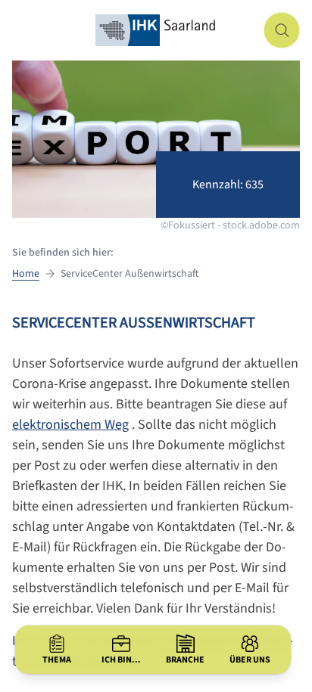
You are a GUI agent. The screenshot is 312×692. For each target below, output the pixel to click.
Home (25, 273)
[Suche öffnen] (282, 30)
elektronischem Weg (70, 424)
